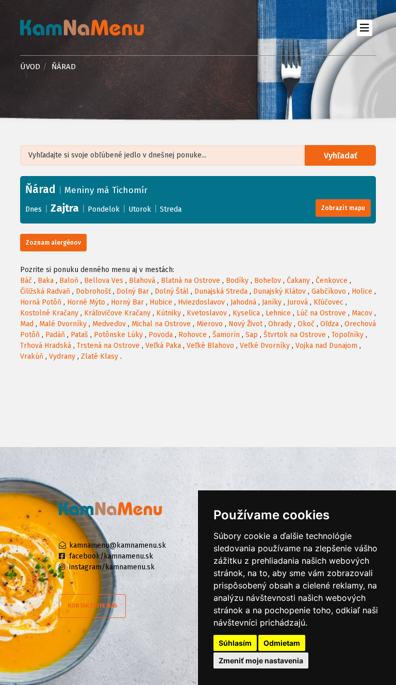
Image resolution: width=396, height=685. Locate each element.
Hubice (161, 302)
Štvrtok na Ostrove (294, 334)
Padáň (55, 334)
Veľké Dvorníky (265, 345)
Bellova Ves (103, 280)
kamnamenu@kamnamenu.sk (117, 545)
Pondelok (104, 209)
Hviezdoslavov (201, 302)
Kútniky (168, 313)
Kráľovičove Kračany (117, 313)
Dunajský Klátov (279, 291)
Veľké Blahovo (210, 345)
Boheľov (267, 280)
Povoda (160, 334)
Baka (46, 280)
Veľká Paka (163, 345)
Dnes (33, 209)
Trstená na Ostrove (108, 345)
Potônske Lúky (118, 334)
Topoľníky (348, 334)
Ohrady (280, 324)
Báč (26, 280)
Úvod (30, 66)
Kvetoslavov (207, 313)
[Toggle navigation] (364, 27)
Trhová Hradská (45, 345)
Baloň (68, 280)
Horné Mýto (86, 302)
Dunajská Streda (221, 291)
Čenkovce (332, 280)
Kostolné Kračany (49, 313)
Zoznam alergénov (53, 242)
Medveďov (109, 324)
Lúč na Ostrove (321, 313)
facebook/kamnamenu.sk (111, 556)
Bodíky (237, 280)
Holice (362, 291)
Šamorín (226, 334)
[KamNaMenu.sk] (82, 27)
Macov (362, 313)
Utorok (139, 209)
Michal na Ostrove (161, 324)
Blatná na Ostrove (190, 280)
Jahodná (243, 302)
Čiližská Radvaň (45, 291)
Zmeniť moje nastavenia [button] (261, 660)
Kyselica (246, 313)
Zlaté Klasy (99, 356)
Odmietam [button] (281, 643)
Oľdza (329, 324)
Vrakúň (31, 356)
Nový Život (245, 324)
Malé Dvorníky (63, 324)
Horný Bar (127, 302)
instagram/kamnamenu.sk (112, 567)
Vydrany (62, 356)
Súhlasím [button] (235, 643)
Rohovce (192, 334)
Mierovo (209, 324)
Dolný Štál (172, 291)
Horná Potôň (40, 302)
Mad (27, 324)
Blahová (142, 280)
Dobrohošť (93, 291)
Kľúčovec (328, 302)
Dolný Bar (133, 291)
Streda (171, 209)
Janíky (272, 302)
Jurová (297, 302)
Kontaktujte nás (92, 605)
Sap (251, 334)
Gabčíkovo (328, 291)
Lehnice (278, 313)
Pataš (79, 334)
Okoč (306, 324)
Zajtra (65, 208)
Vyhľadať (340, 156)
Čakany (298, 280)
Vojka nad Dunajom (326, 345)
